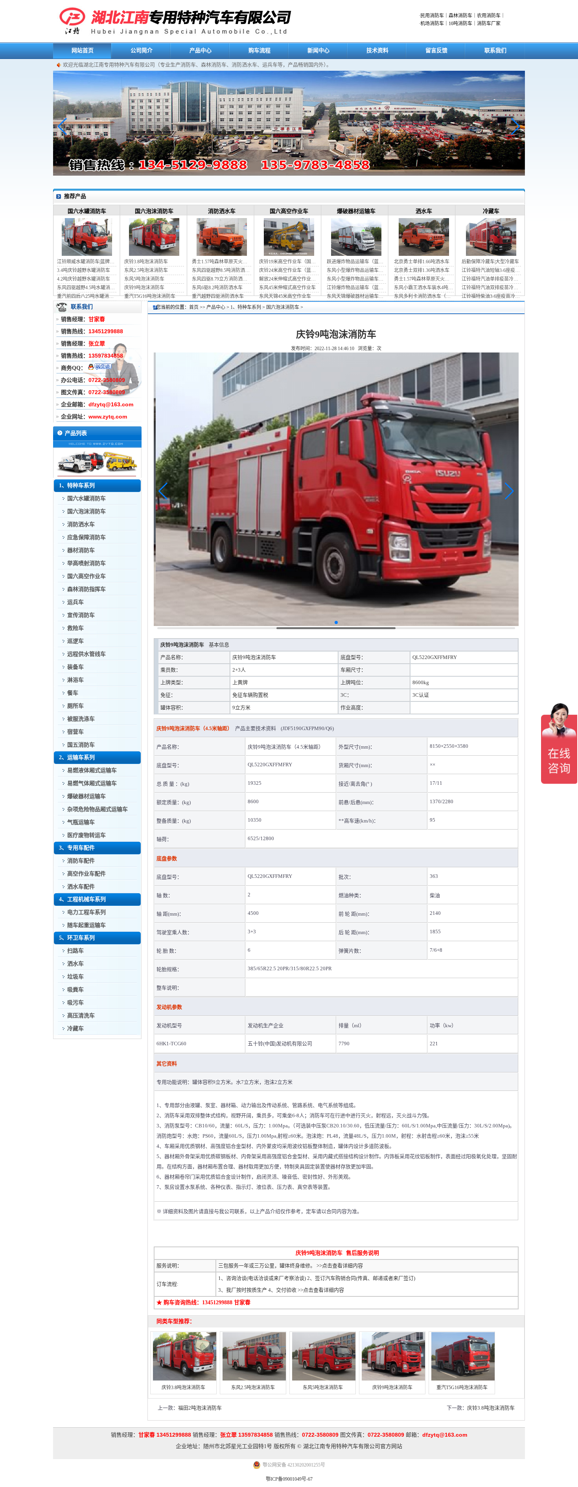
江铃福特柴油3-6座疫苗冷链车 (491, 296)
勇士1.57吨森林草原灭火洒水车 (221, 261)
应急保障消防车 (86, 537)
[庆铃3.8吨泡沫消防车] (154, 254)
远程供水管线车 (86, 654)
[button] (515, 126)
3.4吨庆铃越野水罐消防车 (83, 270)
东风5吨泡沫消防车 (144, 279)
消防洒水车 (222, 211)
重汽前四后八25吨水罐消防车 (86, 296)
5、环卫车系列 (77, 938)
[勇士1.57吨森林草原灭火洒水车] (222, 254)
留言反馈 (436, 50)
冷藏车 (491, 211)
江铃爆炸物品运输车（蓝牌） (356, 287)
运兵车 (75, 602)
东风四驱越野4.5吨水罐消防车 (86, 287)
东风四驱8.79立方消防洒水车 (221, 279)
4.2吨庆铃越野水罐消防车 (83, 279)
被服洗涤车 (81, 719)
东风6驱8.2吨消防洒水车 (217, 287)
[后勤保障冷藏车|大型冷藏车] (491, 254)
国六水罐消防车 (87, 211)
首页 (194, 307)
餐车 (72, 693)
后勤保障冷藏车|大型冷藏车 (490, 261)
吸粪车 (75, 990)
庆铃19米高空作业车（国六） (288, 261)
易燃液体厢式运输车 (92, 770)
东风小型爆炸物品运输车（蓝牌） (356, 270)
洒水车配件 (81, 887)
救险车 (75, 628)
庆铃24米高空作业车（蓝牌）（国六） (288, 270)
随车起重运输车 (86, 925)
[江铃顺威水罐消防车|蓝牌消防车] (87, 254)
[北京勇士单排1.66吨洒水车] (424, 254)
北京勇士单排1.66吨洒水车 (421, 261)
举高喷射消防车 (86, 563)
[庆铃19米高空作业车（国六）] (289, 254)
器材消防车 (81, 550)
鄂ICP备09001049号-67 (289, 1479)
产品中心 (201, 50)
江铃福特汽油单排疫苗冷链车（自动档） (491, 279)
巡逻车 (75, 641)
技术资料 (377, 50)
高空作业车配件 (86, 874)
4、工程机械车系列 (82, 899)
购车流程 (260, 50)
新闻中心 (318, 50)
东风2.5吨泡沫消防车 (146, 270)
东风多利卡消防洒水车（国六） (423, 296)
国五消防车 (81, 745)
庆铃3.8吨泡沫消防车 (146, 261)
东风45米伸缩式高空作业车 (287, 287)
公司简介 (142, 50)
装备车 (75, 667)
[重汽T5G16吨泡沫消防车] (462, 1381)
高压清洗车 (81, 1016)
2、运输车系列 (77, 757)
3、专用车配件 (77, 848)
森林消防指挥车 (86, 589)
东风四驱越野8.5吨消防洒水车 (221, 270)
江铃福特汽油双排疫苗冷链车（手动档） (491, 287)
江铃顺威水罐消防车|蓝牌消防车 (86, 261)
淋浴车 (75, 680)
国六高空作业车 (289, 211)
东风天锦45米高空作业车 (285, 296)
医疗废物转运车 (86, 835)
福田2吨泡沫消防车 (200, 1408)
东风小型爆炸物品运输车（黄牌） (356, 279)
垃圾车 (75, 977)
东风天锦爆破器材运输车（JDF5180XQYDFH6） (356, 296)
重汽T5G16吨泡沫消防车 (149, 296)
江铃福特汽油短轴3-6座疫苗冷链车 (491, 270)
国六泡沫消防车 (154, 211)
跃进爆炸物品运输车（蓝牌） (356, 261)
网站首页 (83, 50)
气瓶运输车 (81, 822)
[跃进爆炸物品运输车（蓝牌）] (356, 254)
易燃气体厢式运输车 (92, 783)
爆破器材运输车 (356, 211)
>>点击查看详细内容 (340, 1266)
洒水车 (424, 211)
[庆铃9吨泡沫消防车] (393, 1381)
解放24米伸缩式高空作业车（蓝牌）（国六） (288, 279)
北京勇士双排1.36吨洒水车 (421, 270)
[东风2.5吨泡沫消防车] (254, 1381)
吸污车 (75, 1003)
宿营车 (75, 732)
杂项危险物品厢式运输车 (97, 809)
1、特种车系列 (77, 485)
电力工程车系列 (86, 912)
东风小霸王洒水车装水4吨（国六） (423, 287)
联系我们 (495, 50)
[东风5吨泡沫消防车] (323, 1381)
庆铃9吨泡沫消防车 (144, 287)
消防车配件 (81, 861)
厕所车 (75, 706)
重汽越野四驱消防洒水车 (218, 296)
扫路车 (75, 951)
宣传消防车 (81, 615)
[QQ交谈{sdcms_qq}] (100, 368)
